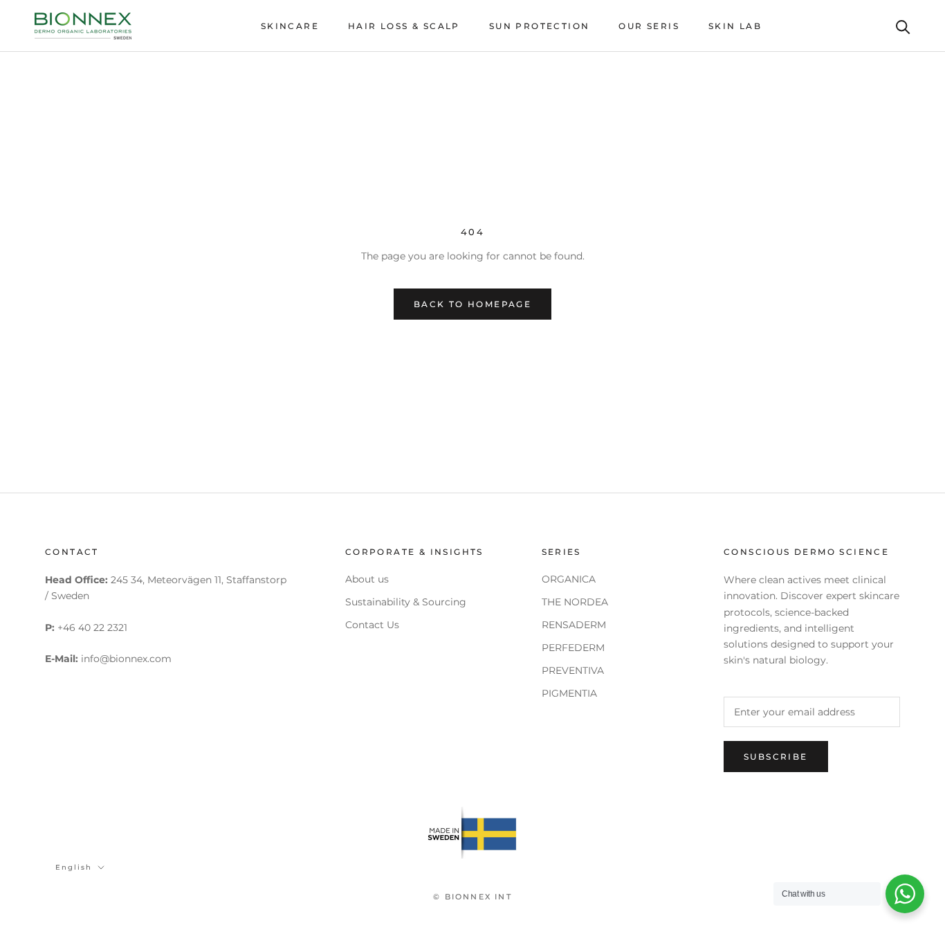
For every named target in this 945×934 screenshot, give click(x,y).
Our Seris (648, 26)
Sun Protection (539, 26)
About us (367, 579)
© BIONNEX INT (472, 896)
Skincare (290, 26)
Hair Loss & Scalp (404, 26)
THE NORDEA (575, 602)
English (73, 867)
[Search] (903, 26)
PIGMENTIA (569, 693)
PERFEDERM (573, 647)
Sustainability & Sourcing (405, 602)
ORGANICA (569, 579)
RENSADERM (574, 625)
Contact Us (372, 625)
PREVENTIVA (573, 670)
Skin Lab (735, 26)
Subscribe (776, 756)
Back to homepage (472, 304)
